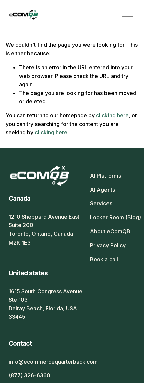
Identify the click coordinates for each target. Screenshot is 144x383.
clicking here (112, 115)
